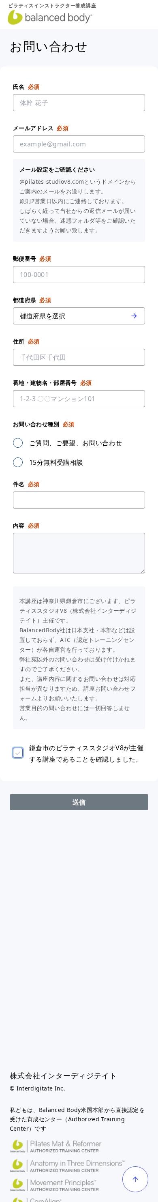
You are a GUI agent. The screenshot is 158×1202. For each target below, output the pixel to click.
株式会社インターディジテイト (63, 1075)
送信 (79, 802)
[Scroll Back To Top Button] (135, 1179)
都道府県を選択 (42, 315)
